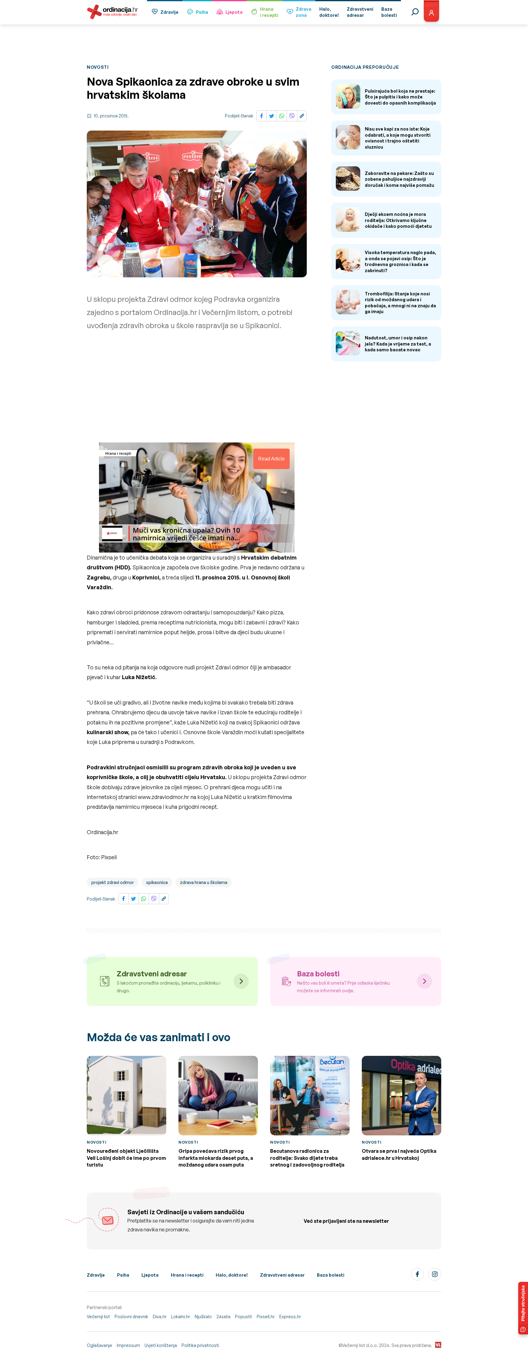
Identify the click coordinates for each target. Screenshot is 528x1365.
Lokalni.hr (180, 1316)
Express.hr (290, 1316)
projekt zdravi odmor (112, 882)
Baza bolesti (330, 1275)
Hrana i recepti (187, 1275)
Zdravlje (169, 12)
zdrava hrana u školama (203, 882)
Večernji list (98, 1316)
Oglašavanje (99, 1345)
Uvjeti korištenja (161, 1345)
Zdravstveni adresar (282, 1275)
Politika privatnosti (200, 1345)
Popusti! (243, 1316)
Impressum (128, 1345)
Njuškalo (203, 1316)
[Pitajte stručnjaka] (523, 1308)
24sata (223, 1316)
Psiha (202, 12)
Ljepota (234, 12)
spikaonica (157, 882)
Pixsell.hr (266, 1316)
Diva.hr (160, 1316)
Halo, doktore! (232, 1275)
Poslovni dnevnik (131, 1316)
